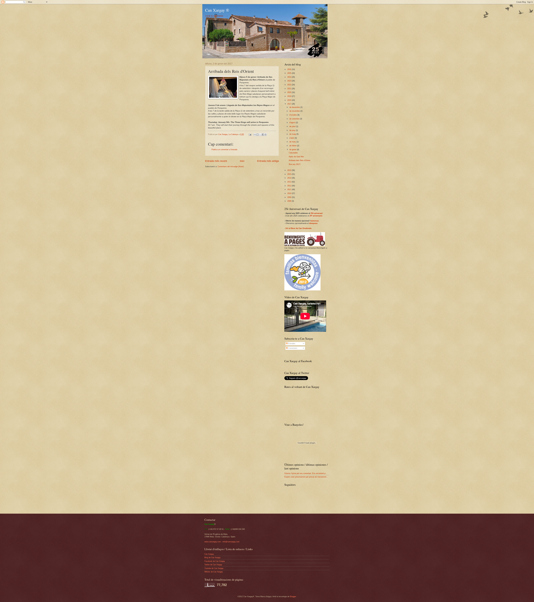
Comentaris (292, 348)
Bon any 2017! (295, 164)
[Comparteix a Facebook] (262, 134)
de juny (292, 130)
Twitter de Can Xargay (213, 565)
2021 (289, 89)
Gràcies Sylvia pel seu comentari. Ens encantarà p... (305, 473)
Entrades (291, 343)
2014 (289, 178)
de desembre (294, 107)
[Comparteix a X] (260, 134)
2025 (289, 73)
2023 (289, 81)
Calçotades (293, 153)
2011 (289, 189)
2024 (289, 77)
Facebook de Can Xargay (214, 561)
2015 (289, 174)
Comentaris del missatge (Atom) (231, 166)
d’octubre (293, 115)
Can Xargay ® (217, 10)
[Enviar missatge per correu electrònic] (250, 134)
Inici (242, 161)
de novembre (294, 111)
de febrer (293, 146)
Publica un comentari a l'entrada (224, 149)
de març (292, 142)
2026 (289, 69)
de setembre (294, 119)
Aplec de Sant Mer (296, 157)
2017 (289, 104)
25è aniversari (317, 213)
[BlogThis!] (257, 134)
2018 (289, 100)
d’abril (292, 138)
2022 (289, 85)
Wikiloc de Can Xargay (213, 572)
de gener (293, 149)
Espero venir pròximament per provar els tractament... (306, 477)
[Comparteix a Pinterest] (265, 134)
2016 (289, 170)
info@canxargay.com (230, 542)
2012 (289, 186)
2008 (289, 201)
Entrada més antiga (268, 161)
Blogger (293, 596)
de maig (292, 134)
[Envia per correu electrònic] (255, 134)
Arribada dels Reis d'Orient (299, 160)
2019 (289, 96)
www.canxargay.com (212, 542)
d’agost (292, 122)
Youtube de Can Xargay (213, 568)
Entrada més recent (216, 161)
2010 (289, 193)
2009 (289, 197)
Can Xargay (209, 554)
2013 (289, 182)
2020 (289, 92)
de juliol (292, 126)
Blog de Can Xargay (212, 557)
